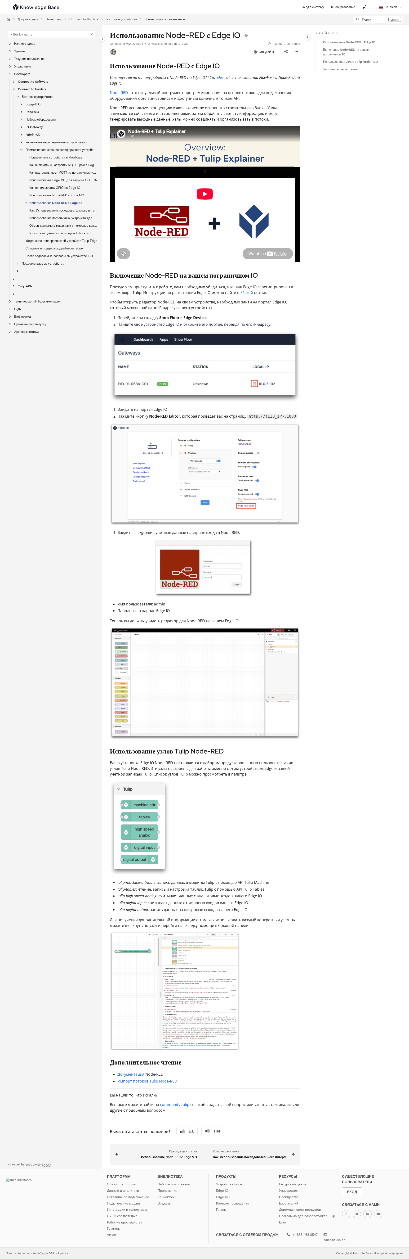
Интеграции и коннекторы (127, 1209)
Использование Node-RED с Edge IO (55, 203)
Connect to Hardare (83, 19)
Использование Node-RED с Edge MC (56, 195)
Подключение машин (123, 1203)
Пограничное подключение (128, 1197)
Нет (217, 1131)
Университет (288, 1190)
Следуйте (266, 52)
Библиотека (22, 316)
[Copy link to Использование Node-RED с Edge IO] (227, 66)
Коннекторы (167, 1197)
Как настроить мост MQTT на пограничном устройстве (63, 172)
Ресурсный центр (292, 1184)
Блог (282, 1222)
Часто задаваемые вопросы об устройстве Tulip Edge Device (61, 256)
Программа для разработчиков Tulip (307, 1216)
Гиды (17, 309)
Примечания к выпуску (30, 324)
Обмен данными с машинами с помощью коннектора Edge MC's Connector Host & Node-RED (63, 225)
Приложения (167, 1190)
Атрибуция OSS (43, 1253)
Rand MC (32, 112)
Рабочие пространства (124, 1222)
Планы (221, 1209)
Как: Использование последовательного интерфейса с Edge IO (63, 210)
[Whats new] (364, 7)
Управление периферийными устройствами (56, 142)
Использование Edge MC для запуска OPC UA (63, 180)
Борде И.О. (33, 104)
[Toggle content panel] (308, 37)
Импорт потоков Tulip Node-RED (147, 1081)
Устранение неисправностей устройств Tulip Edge (61, 241)
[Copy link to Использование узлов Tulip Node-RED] (231, 752)
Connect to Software (33, 81)
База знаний (288, 1203)
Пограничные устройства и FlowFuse (55, 157)
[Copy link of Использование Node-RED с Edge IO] (246, 36)
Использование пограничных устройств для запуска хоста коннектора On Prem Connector (63, 218)
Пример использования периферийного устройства (168, 19)
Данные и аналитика (123, 1190)
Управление (22, 66)
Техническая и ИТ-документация (37, 301)
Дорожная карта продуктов (300, 1209)
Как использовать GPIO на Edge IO (54, 188)
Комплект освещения (232, 1203)
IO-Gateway (34, 127)
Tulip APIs (25, 286)
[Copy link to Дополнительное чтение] (189, 1063)
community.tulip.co (177, 1104)
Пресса (63, 1253)
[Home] (36, 7)
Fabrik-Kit (33, 134)
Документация (28, 19)
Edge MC (223, 1197)
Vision (111, 1235)
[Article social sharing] (286, 52)
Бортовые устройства (121, 19)
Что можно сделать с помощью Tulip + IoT (60, 233)
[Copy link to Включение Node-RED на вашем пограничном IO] (265, 276)
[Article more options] (296, 52)
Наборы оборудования (41, 119)
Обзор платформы (121, 1184)
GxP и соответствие (122, 1216)
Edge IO (222, 1190)
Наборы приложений (174, 1184)
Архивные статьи (26, 332)
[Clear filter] (91, 34)
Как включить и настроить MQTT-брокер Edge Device (63, 165)
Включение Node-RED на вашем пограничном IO (346, 52)
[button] (378, 19)
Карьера (23, 1253)
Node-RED (119, 92)
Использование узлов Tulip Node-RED (350, 61)
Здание (19, 51)
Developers (54, 19)
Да (191, 1131)
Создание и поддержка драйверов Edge (54, 248)
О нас (9, 1253)
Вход (352, 1192)
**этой (246, 292)
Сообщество (288, 1197)
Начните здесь (24, 43)
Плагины (113, 1228)
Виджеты (164, 1203)
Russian (391, 7)
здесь (220, 77)
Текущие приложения (29, 59)
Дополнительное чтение (340, 69)
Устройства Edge (229, 1184)
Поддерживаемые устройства (43, 263)
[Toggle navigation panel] (102, 39)
